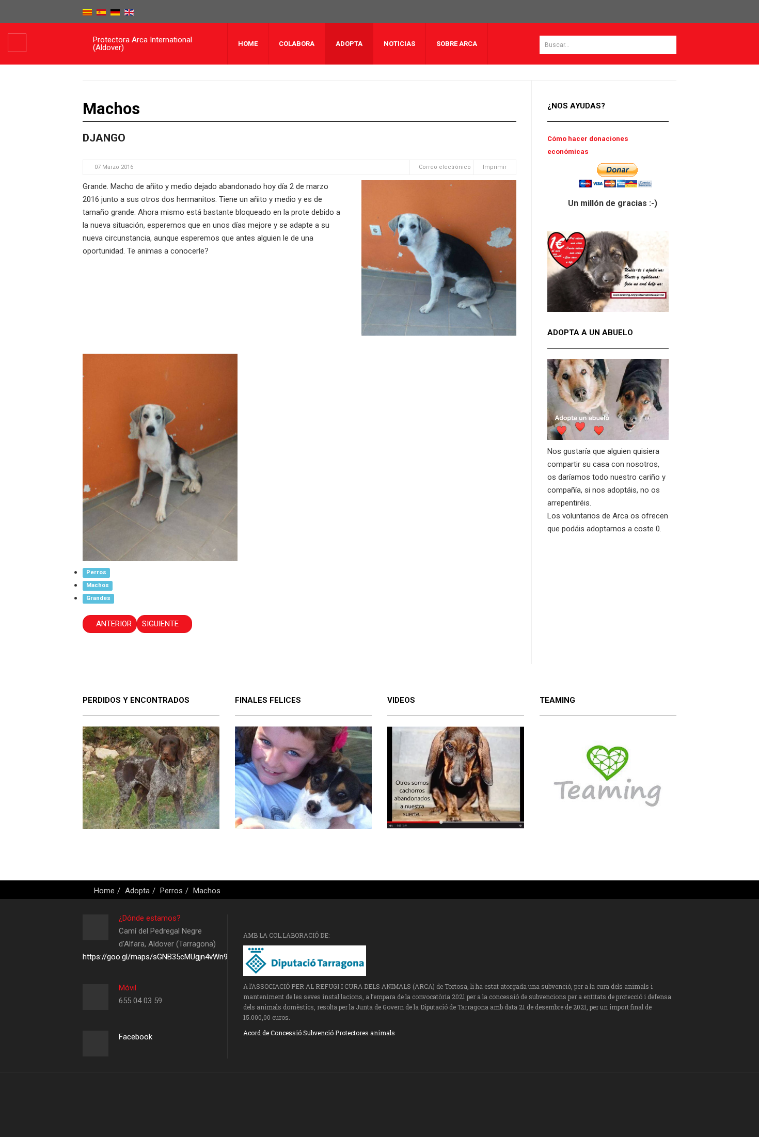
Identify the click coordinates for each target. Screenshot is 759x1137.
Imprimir (494, 167)
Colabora (296, 44)
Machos (97, 585)
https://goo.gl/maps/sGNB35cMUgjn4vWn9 (155, 956)
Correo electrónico (444, 167)
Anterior (113, 623)
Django (104, 138)
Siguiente (161, 623)
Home (248, 44)
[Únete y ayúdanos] (608, 271)
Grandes (98, 598)
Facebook (135, 1036)
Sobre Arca (456, 44)
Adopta (349, 44)
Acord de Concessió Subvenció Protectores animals (319, 1033)
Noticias (399, 44)
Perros (96, 573)
